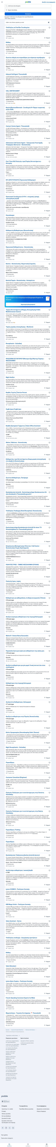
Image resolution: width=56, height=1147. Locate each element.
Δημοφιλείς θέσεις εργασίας (27, 1040)
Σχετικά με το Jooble (7, 1109)
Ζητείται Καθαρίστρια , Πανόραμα (17, 477)
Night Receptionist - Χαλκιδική (16, 747)
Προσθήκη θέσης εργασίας (26, 1109)
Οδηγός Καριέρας (41, 1111)
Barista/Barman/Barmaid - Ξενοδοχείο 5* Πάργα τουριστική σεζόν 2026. (25, 108)
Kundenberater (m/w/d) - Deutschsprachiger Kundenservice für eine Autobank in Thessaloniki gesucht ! (26, 493)
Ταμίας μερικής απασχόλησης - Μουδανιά (19, 327)
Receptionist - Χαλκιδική (14, 343)
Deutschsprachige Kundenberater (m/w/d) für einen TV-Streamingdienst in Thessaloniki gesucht (24, 528)
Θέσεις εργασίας (6, 1113)
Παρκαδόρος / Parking (13, 830)
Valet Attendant (11, 966)
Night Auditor (10, 377)
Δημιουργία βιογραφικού (28, 304)
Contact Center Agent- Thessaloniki (17, 126)
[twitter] (9, 1127)
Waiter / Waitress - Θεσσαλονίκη (16, 442)
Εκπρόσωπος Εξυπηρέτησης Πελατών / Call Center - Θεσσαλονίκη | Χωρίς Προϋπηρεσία (23, 547)
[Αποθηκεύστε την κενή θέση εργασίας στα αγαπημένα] (49, 27)
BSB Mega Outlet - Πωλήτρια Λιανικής (18, 904)
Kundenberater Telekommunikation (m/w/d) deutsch (23, 855)
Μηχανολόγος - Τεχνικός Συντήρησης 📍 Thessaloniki (23, 1013)
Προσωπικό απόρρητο (7, 1138)
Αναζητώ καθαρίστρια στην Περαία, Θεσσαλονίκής (22, 716)
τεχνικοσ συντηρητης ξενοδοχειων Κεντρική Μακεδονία (11, 1079)
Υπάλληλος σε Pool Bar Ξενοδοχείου (17, 27)
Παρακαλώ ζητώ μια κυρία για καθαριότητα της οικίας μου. (25, 651)
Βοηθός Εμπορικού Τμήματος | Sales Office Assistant (23, 426)
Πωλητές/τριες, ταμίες (13, 581)
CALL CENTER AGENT (13, 91)
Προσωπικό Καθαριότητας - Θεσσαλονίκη (19, 247)
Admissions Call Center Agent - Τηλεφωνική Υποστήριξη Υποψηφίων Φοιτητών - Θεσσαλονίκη (24, 143)
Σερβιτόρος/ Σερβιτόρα (13, 409)
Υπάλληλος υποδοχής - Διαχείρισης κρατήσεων (21, 937)
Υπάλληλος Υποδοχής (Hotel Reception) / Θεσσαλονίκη (24, 511)
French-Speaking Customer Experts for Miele (20, 998)
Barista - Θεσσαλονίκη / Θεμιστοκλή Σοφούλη (20, 263)
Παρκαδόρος (10, 762)
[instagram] (6, 1127)
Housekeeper (10, 215)
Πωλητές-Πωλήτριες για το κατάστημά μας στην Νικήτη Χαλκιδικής (24, 812)
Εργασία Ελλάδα (6, 1118)
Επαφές (4, 1111)
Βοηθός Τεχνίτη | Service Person (16, 392)
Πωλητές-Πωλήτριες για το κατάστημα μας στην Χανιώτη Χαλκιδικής (25, 793)
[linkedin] (13, 1127)
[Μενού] (2, 2)
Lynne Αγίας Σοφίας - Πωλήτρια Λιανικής (19, 981)
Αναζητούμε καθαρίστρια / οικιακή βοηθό (19, 870)
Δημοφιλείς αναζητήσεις (12, 1035)
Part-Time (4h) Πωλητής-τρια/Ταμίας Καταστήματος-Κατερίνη (23, 162)
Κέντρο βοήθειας (6, 1116)
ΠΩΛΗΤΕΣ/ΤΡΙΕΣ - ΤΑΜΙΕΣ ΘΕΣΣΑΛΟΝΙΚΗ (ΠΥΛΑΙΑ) (22, 564)
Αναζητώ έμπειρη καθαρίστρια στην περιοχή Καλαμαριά (24, 617)
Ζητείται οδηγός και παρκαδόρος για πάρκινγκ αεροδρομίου (25, 57)
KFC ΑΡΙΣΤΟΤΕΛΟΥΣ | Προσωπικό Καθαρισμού (21, 180)
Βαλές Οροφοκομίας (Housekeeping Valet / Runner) (22, 732)
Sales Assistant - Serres (13, 921)
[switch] (49, 22)
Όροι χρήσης (4, 1135)
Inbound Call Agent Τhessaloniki (16, 74)
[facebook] (2, 1127)
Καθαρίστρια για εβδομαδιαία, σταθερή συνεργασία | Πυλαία (26, 598)
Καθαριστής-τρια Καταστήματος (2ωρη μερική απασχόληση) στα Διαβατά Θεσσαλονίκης (26, 460)
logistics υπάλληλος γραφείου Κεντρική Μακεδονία (11, 1058)
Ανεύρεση (28, 14)
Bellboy (8, 42)
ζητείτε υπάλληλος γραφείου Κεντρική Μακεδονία (10, 1053)
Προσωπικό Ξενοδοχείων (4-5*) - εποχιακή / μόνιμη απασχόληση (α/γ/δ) (22, 197)
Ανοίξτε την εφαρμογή (48, 2)
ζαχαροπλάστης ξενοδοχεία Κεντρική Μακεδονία (11, 1063)
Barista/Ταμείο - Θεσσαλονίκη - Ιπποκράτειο (20, 280)
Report (48, 38)
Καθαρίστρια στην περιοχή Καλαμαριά (18, 683)
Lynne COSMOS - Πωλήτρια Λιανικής (18, 889)
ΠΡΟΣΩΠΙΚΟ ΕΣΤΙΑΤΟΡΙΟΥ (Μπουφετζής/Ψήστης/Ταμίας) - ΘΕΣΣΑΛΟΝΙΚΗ (25, 359)
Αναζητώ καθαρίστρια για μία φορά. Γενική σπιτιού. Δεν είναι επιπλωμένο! (25, 666)
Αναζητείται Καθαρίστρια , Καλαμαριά (18, 702)
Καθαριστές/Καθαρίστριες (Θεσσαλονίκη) (19, 230)
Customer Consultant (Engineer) (16, 777)
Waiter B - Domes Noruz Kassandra (17, 635)
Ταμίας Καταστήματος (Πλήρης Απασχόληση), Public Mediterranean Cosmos (23, 310)
